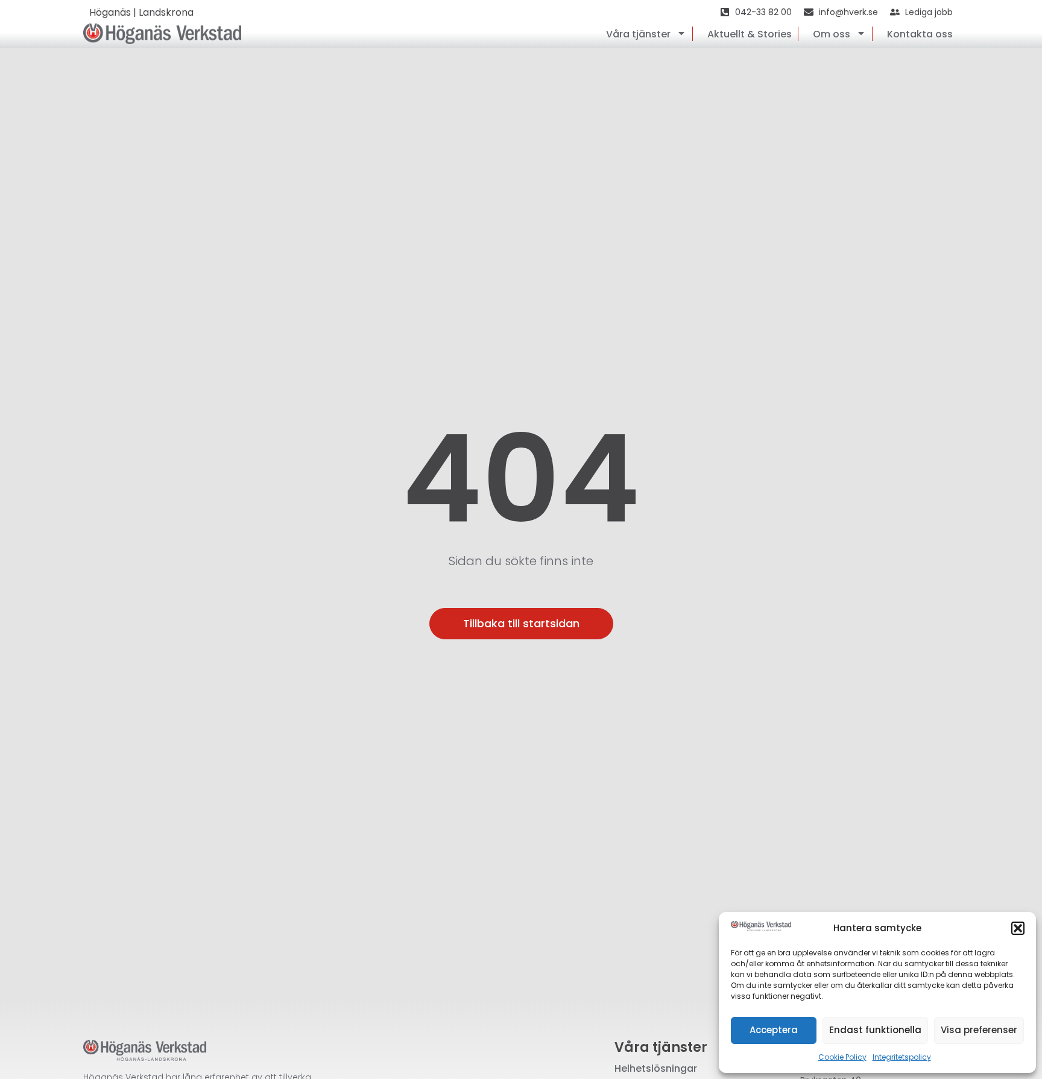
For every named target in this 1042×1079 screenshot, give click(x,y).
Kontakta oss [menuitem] (920, 34)
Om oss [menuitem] (831, 34)
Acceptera (774, 1030)
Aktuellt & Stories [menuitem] (749, 34)
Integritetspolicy (902, 1057)
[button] (1018, 928)
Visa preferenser (979, 1030)
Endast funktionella (875, 1030)
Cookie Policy (842, 1057)
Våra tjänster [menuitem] (638, 34)
